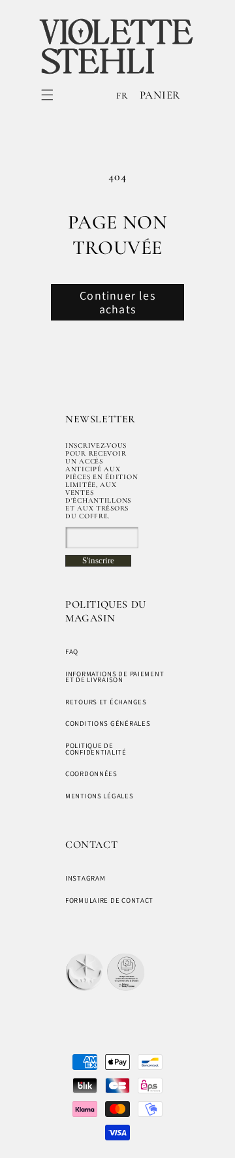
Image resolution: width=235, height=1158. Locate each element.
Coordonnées (91, 773)
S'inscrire (98, 560)
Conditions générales (107, 723)
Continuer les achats (117, 302)
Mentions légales (99, 795)
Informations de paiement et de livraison (114, 677)
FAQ (71, 651)
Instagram (85, 878)
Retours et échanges (106, 701)
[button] (47, 95)
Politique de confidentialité (96, 749)
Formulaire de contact (109, 900)
